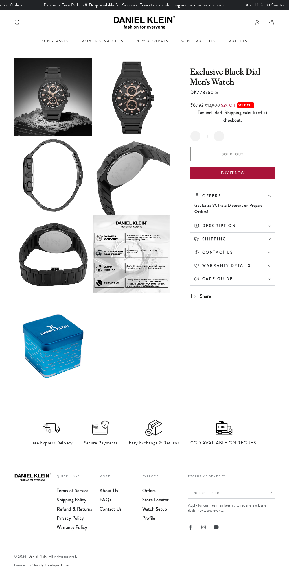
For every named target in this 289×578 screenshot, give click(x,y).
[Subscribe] (271, 492)
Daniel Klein (38, 556)
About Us (109, 490)
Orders (149, 490)
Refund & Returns (74, 509)
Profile (148, 518)
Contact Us (111, 509)
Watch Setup (154, 509)
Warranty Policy (72, 527)
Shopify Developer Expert (51, 565)
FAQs (105, 499)
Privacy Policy (70, 518)
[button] (17, 22)
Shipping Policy (71, 499)
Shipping (233, 112)
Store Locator (155, 499)
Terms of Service (73, 490)
